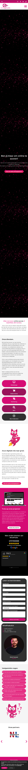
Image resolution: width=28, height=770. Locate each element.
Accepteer (4, 767)
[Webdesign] (14, 382)
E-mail (4, 597)
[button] (2, 2)
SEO (14, 410)
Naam (4, 588)
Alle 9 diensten (14, 419)
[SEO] (14, 407)
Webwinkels (14, 393)
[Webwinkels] (14, 390)
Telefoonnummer (7, 601)
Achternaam (5, 592)
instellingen (19, 765)
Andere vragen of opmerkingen (10, 610)
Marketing (14, 402)
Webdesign (14, 385)
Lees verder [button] (5, 564)
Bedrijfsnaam (6, 583)
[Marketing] (14, 398)
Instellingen (11, 767)
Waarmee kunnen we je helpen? (10, 606)
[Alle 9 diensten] (14, 416)
